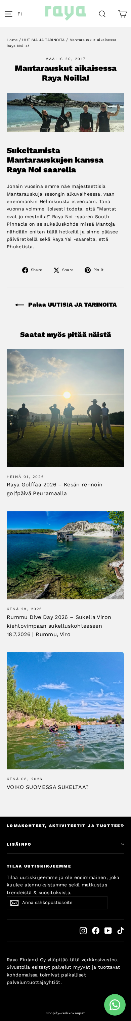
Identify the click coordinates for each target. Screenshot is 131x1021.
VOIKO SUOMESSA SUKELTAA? (48, 787)
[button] (21, 13)
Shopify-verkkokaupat (65, 1013)
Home (12, 40)
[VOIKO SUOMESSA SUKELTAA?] (65, 711)
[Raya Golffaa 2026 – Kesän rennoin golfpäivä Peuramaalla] (65, 408)
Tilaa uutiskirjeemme (39, 866)
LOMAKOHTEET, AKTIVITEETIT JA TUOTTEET (65, 825)
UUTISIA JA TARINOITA (43, 40)
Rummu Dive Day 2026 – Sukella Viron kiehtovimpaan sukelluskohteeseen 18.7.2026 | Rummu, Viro (59, 625)
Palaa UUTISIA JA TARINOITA (72, 304)
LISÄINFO (19, 844)
